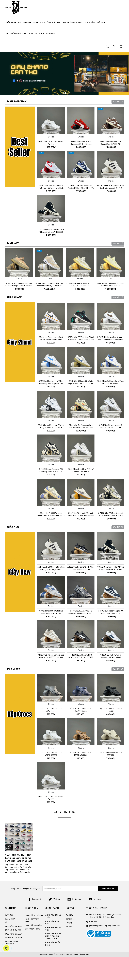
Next (125, 270)
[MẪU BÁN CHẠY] (20, 147)
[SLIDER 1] (64, 74)
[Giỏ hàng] (120, 46)
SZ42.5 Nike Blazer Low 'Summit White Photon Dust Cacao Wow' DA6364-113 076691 (110, 339)
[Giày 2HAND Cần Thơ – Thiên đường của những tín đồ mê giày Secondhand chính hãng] (19, 837)
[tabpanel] (64, 74)
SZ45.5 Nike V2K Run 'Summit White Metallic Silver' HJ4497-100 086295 (110, 515)
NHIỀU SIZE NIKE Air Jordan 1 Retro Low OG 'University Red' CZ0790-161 (51, 188)
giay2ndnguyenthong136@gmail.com (104, 926)
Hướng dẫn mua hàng (34, 915)
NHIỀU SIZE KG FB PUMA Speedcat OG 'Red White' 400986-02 (81, 144)
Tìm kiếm (69, 915)
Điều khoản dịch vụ (32, 929)
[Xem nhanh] (51, 120)
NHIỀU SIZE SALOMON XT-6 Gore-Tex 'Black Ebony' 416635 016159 (80, 613)
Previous (3, 270)
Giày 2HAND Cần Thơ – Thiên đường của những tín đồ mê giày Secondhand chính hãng (18, 858)
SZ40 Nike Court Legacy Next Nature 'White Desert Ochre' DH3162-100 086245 (51, 339)
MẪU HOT (13, 243)
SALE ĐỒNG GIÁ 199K (16, 33)
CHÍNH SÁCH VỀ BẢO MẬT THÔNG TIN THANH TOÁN (53, 936)
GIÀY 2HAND (24, 22)
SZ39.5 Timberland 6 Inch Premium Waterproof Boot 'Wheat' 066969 (111, 285)
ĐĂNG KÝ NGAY (108, 889)
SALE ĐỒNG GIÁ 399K (73, 22)
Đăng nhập (70, 919)
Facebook (36, 899)
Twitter (56, 899)
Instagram (77, 899)
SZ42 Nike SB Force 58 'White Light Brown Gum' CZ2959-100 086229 (80, 383)
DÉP (35, 22)
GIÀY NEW (10, 22)
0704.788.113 (95, 921)
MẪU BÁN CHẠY (16, 101)
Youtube (97, 899)
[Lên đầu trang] (125, 668)
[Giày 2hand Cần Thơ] (16, 7)
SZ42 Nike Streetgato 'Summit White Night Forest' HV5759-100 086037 (81, 515)
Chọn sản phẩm (51, 133)
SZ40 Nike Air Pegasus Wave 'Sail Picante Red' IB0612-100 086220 (81, 427)
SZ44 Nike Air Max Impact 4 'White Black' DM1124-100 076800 (110, 427)
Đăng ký (69, 923)
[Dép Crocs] (20, 714)
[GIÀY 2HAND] (20, 342)
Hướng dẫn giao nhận (34, 925)
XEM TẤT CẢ (118, 102)
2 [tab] (65, 93)
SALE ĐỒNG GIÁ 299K (95, 22)
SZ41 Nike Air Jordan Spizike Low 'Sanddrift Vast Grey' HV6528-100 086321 (19, 285)
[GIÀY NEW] (20, 572)
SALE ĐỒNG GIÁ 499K (50, 22)
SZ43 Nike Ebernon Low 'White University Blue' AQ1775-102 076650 (51, 383)
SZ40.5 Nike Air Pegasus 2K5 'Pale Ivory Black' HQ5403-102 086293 (51, 471)
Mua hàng (18, 274)
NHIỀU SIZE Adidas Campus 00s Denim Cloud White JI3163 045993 (111, 613)
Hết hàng (80, 372)
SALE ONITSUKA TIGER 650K (42, 33)
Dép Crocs (13, 668)
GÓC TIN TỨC (64, 812)
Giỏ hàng (69, 926)
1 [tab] (63, 93)
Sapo (87, 954)
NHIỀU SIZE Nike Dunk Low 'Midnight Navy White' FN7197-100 (80, 188)
